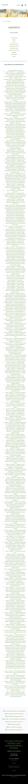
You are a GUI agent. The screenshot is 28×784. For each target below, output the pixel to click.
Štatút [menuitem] (14, 42)
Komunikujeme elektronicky (14, 766)
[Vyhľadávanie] (25, 4)
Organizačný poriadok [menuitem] (14, 46)
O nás (4, 21)
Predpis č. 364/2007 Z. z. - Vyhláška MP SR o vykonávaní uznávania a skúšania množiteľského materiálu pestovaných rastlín (15, 415)
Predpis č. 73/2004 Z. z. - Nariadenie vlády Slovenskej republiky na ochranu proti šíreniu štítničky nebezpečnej (15, 115)
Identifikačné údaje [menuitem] (14, 48)
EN (19, 5)
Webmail (14, 770)
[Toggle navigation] (22, 5)
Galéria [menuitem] (14, 56)
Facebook (14, 763)
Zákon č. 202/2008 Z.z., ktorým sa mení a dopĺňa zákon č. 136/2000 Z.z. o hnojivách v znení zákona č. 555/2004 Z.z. (15, 475)
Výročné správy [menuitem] (14, 54)
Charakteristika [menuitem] (14, 37)
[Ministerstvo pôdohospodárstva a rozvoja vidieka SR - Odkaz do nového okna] (14, 711)
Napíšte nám (14, 760)
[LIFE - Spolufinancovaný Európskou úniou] (14, 729)
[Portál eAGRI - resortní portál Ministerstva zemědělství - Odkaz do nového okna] (14, 719)
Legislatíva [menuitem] (14, 52)
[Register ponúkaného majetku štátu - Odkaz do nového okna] (14, 727)
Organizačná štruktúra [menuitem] (14, 44)
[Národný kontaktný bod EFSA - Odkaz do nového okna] (14, 724)
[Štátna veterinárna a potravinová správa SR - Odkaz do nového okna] (14, 713)
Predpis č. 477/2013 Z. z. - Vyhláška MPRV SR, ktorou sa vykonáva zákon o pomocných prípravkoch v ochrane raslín (15, 683)
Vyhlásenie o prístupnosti (14, 767)
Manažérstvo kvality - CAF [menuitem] (14, 50)
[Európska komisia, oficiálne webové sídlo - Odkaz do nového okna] (14, 721)
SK (17, 5)
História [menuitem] (14, 39)
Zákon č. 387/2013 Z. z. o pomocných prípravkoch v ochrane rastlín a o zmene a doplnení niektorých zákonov (15, 672)
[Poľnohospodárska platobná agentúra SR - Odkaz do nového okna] (14, 716)
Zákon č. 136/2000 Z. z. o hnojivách (15, 70)
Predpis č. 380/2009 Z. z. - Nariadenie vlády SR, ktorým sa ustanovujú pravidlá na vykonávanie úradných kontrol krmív (15, 584)
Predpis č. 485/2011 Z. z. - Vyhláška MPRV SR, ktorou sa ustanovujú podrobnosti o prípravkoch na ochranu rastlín (15, 632)
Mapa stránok (14, 776)
